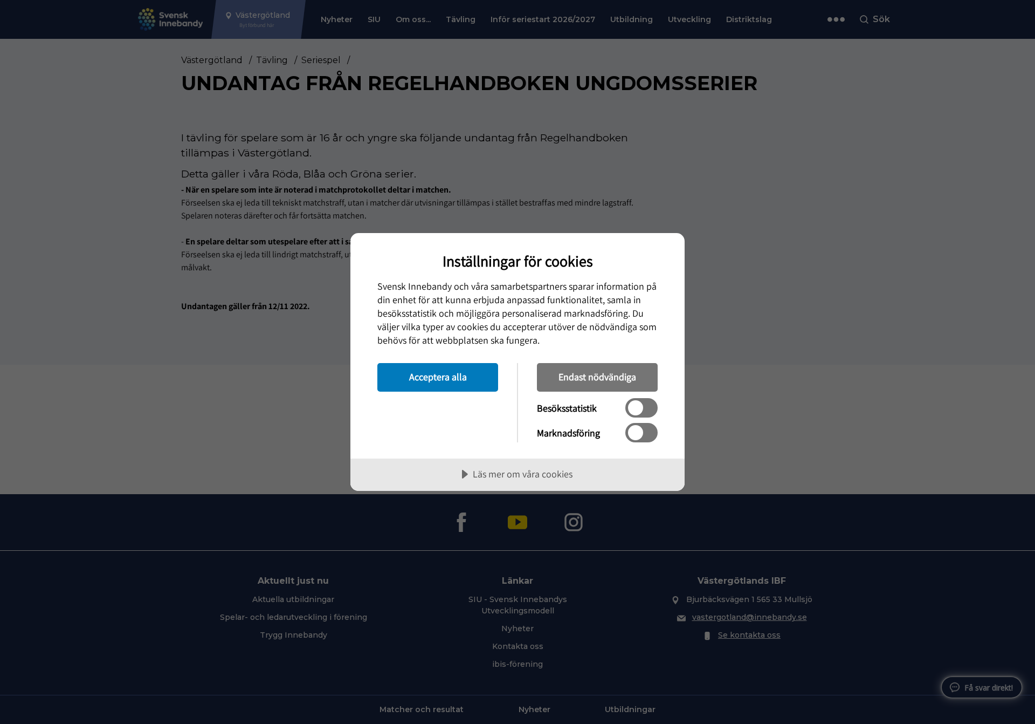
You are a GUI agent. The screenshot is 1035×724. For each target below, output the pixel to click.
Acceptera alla (438, 377)
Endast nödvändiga (597, 377)
